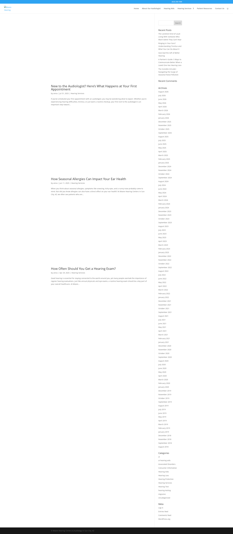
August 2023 (163, 226)
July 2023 (162, 230)
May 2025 (162, 148)
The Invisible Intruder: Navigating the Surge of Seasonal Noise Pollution (168, 72)
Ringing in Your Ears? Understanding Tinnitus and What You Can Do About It (169, 46)
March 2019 (163, 424)
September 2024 (165, 177)
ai (159, 457)
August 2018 (163, 447)
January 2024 (163, 207)
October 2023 (163, 219)
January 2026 (163, 118)
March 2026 (163, 110)
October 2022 (163, 264)
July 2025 (162, 140)
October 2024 (163, 174)
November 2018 (164, 439)
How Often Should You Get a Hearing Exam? (83, 268)
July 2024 (162, 185)
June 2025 (162, 144)
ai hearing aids (164, 460)
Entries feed (163, 511)
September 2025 (165, 133)
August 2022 (163, 271)
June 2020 (162, 368)
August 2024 (163, 181)
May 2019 (162, 417)
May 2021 (162, 327)
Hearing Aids (169, 9)
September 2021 (165, 312)
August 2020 (163, 361)
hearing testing (164, 490)
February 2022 (164, 293)
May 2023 (162, 237)
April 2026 (162, 106)
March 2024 (163, 200)
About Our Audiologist (151, 9)
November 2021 (164, 305)
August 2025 (163, 136)
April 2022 (162, 286)
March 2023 (163, 245)
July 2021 (162, 320)
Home (136, 9)
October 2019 (163, 398)
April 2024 (162, 196)
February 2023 (164, 249)
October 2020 (163, 353)
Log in (160, 508)
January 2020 (163, 387)
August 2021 (163, 316)
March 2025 (163, 155)
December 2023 (164, 211)
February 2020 (164, 383)
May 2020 (162, 372)
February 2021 (164, 338)
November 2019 (164, 394)
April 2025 (162, 151)
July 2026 (162, 95)
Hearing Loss (163, 475)
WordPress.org (164, 519)
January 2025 (163, 163)
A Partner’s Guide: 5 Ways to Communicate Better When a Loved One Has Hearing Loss (170, 62)
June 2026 (162, 99)
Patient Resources (204, 9)
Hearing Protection (166, 479)
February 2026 (164, 114)
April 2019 (162, 420)
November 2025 (164, 125)
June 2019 (162, 413)
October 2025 (163, 129)
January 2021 (163, 342)
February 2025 (164, 159)
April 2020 (162, 376)
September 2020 (165, 357)
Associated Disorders (166, 464)
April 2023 (162, 241)
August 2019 (163, 406)
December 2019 (164, 391)
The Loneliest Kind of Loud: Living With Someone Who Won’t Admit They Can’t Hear (169, 37)
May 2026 (162, 103)
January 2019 (163, 432)
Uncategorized (164, 498)
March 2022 (163, 290)
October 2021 (163, 308)
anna (55, 93)
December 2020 (164, 346)
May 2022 (162, 282)
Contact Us (219, 9)
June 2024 (162, 189)
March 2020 (163, 379)
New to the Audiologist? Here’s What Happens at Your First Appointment (94, 87)
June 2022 (162, 278)
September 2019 (165, 402)
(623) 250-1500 (177, 2)
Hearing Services (184, 9)
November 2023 (164, 215)
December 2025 (164, 122)
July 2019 (162, 409)
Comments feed (164, 515)
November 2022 (164, 260)
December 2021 (164, 301)
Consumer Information (167, 468)
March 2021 (163, 335)
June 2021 (162, 323)
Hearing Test (163, 486)
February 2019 (164, 428)
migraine (162, 494)
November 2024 (164, 170)
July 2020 (162, 364)
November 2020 (164, 349)
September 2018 (165, 443)
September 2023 (165, 222)
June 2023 (162, 234)
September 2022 (165, 267)
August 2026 (163, 92)
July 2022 (162, 275)
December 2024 (164, 166)
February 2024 (164, 204)
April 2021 (162, 331)
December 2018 (164, 435)
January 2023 (163, 252)
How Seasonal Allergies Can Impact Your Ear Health (88, 179)
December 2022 (164, 256)
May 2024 (162, 193)
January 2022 (163, 297)
